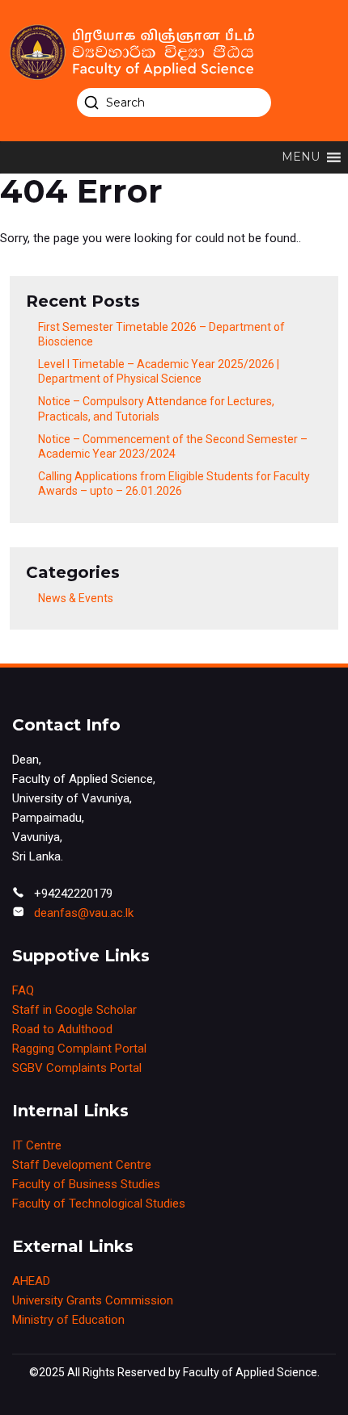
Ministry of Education (68, 1319)
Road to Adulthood (62, 1029)
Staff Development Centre (81, 1165)
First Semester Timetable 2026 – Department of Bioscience (161, 334)
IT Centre (37, 1145)
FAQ (23, 990)
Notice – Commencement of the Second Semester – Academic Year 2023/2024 (173, 446)
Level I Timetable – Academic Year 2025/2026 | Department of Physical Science (158, 371)
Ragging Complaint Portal (79, 1048)
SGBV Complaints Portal (77, 1068)
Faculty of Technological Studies (98, 1203)
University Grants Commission (92, 1300)
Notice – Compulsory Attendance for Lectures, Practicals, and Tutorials (156, 408)
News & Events (75, 598)
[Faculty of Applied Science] (174, 52)
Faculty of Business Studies (86, 1184)
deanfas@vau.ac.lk (84, 913)
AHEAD (31, 1281)
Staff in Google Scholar (74, 1010)
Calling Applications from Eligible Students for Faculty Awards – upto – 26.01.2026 (174, 483)
